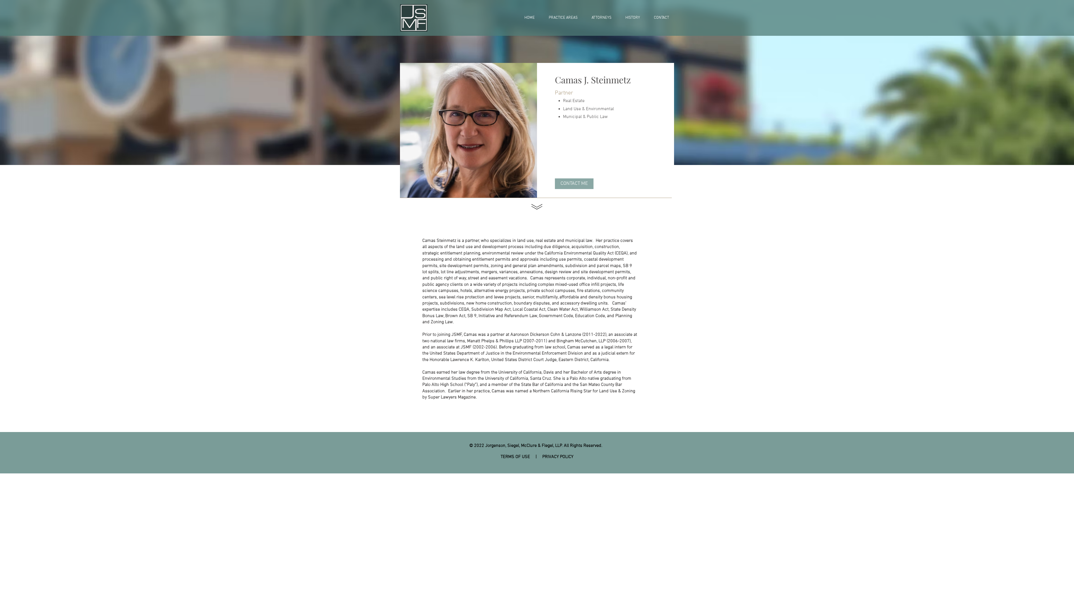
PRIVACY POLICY (557, 457)
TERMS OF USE (515, 457)
